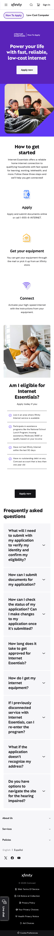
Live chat (3, 911)
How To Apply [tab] (14, 15)
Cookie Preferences (29, 933)
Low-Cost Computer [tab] (38, 15)
